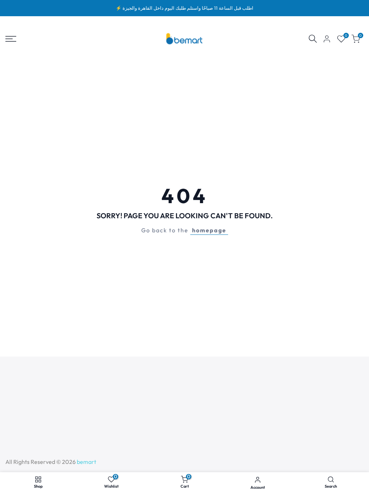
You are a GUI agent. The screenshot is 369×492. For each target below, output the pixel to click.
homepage (209, 230)
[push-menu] (10, 39)
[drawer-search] (313, 39)
